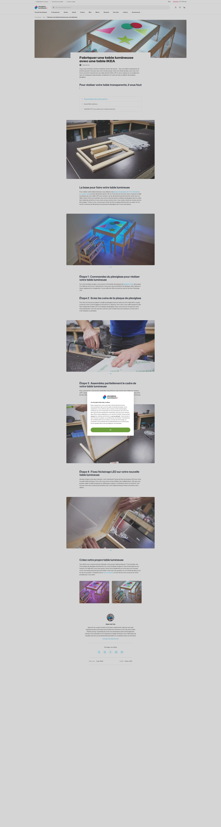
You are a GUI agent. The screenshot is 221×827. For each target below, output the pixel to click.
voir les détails (115, 416)
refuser (93, 416)
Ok (110, 430)
